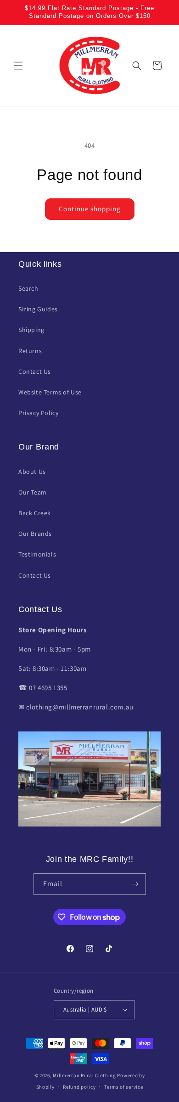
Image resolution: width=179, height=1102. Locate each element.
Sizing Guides (38, 309)
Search (28, 288)
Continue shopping (90, 208)
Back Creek (34, 513)
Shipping (31, 330)
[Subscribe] (135, 884)
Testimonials (37, 554)
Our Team (32, 492)
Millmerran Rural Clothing (84, 1075)
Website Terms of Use (50, 392)
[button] (18, 66)
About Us (32, 471)
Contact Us (34, 371)
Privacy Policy (38, 413)
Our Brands (35, 533)
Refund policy (79, 1087)
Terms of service (123, 1087)
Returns (30, 351)
